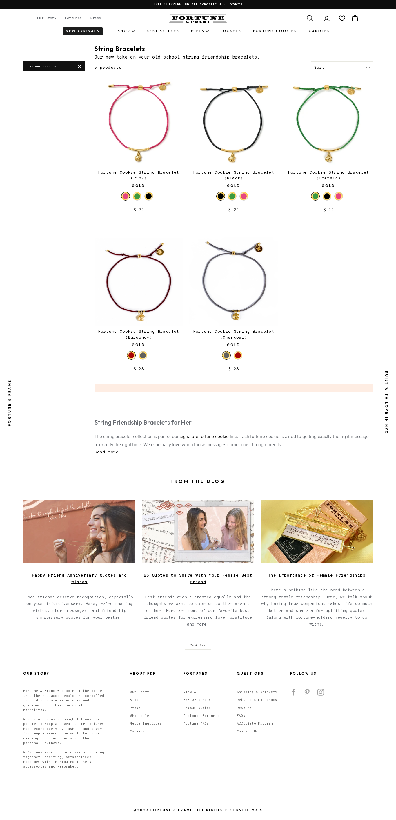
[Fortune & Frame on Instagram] (320, 692)
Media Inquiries (146, 724)
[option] (198, 4)
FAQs (241, 716)
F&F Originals (197, 700)
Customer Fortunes (202, 716)
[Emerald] (137, 196)
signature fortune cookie (204, 436)
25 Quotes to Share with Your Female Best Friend (198, 579)
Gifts (198, 31)
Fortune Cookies (275, 31)
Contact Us (247, 732)
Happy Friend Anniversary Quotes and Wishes (79, 579)
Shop (124, 31)
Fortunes (73, 18)
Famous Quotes (197, 708)
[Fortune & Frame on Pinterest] (307, 692)
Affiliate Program (255, 724)
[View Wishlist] (342, 18)
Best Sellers (163, 31)
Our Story (46, 18)
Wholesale (139, 716)
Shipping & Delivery (257, 692)
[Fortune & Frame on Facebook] (293, 692)
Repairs (244, 708)
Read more (107, 452)
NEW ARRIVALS (83, 31)
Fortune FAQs (196, 724)
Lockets (231, 31)
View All (192, 692)
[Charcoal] (143, 355)
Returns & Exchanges (257, 700)
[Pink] (243, 196)
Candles (319, 31)
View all (198, 644)
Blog (134, 700)
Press (95, 18)
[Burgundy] (238, 355)
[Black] (148, 196)
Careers (137, 732)
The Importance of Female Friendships (317, 575)
